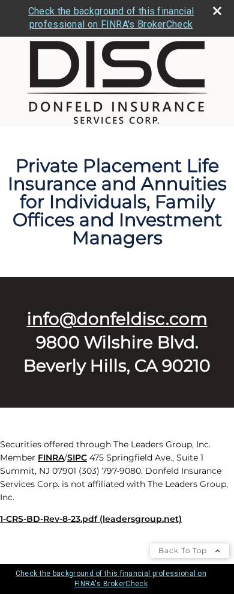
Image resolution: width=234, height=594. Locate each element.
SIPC (77, 457)
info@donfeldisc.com (117, 318)
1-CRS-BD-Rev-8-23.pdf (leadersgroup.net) (91, 518)
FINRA (51, 457)
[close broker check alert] (217, 11)
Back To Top (183, 550)
